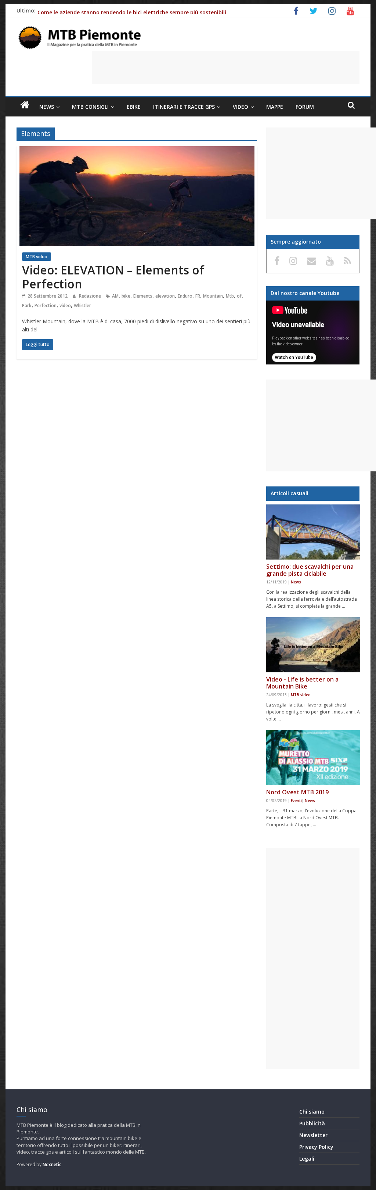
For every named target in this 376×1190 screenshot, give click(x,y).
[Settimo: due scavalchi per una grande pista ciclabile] (313, 532)
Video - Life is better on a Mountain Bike (302, 682)
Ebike (134, 106)
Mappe (274, 106)
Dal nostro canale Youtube (305, 293)
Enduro (185, 296)
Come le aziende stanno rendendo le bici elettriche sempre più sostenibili (131, 12)
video (65, 305)
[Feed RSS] (347, 260)
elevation (165, 296)
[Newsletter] (312, 260)
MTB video (36, 257)
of (239, 296)
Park (27, 305)
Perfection (46, 305)
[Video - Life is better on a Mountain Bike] (313, 644)
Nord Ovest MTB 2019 (297, 792)
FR (197, 296)
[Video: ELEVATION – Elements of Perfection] (136, 151)
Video (240, 106)
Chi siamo (312, 1111)
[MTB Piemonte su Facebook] (278, 260)
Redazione (90, 296)
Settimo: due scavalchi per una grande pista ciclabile (310, 570)
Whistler (82, 305)
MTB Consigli (90, 106)
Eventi (296, 800)
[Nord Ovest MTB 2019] (313, 757)
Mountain (213, 296)
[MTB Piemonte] (25, 105)
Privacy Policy (316, 1146)
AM (115, 296)
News (46, 106)
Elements (142, 296)
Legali (306, 1158)
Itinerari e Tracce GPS (184, 106)
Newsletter (313, 1135)
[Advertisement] (225, 67)
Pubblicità (312, 1123)
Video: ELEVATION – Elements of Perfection (113, 277)
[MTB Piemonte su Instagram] (294, 260)
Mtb (230, 296)
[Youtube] (331, 260)
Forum (305, 106)
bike (126, 296)
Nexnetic (52, 1164)
